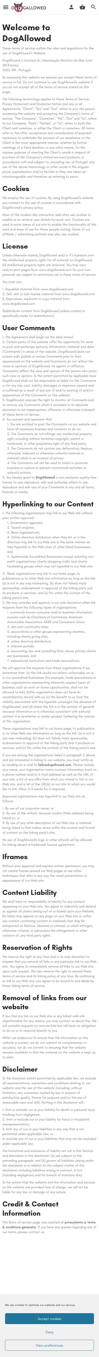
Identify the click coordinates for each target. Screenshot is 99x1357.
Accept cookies (49, 1319)
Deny (49, 1332)
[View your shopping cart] (82, 7)
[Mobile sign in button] (71, 7)
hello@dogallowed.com (54, 765)
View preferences (49, 1345)
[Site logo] (29, 7)
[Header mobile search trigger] (93, 7)
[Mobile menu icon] (5, 7)
